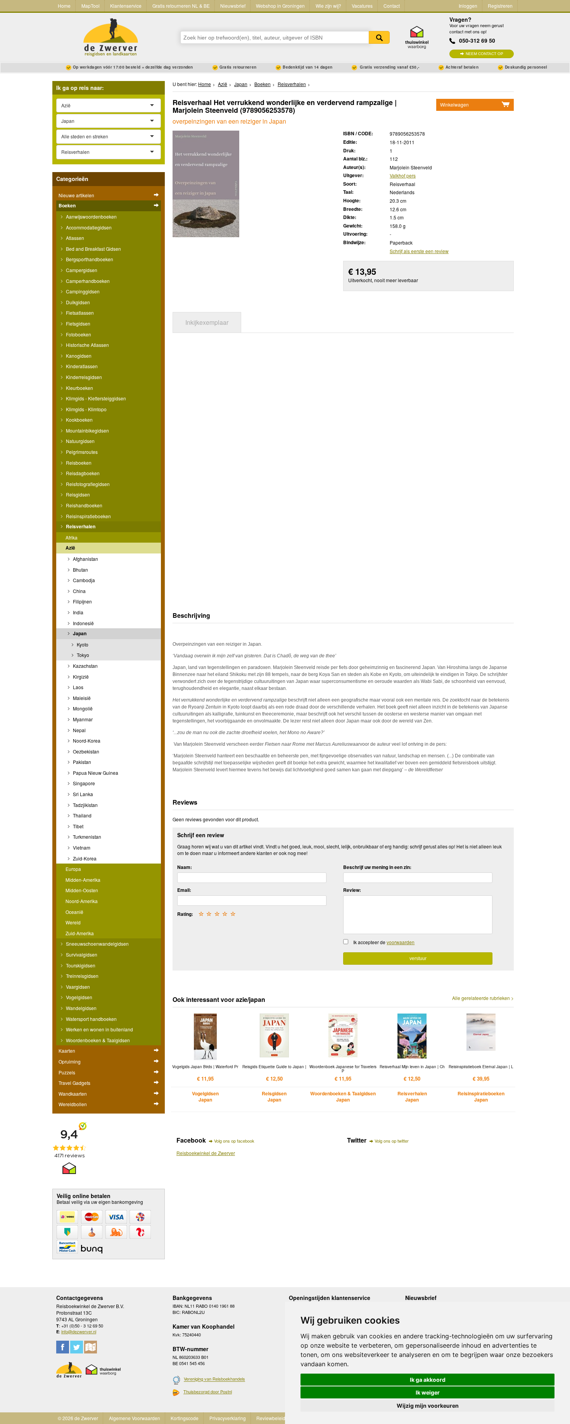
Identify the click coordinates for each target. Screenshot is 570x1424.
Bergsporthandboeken (89, 259)
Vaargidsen (77, 986)
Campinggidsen (82, 291)
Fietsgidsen (77, 323)
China (79, 591)
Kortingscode (185, 1418)
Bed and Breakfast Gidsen (93, 248)
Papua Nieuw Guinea (95, 772)
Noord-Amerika (82, 901)
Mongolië (82, 708)
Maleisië (81, 698)
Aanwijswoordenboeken (91, 216)
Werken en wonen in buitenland (99, 1029)
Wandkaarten (73, 1093)
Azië (70, 547)
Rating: (185, 913)
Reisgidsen (77, 494)
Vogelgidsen (78, 997)
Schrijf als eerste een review (419, 251)
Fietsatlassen (79, 312)
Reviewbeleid (270, 1418)
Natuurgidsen (80, 441)
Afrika (72, 537)
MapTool (90, 5)
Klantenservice (126, 5)
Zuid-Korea (84, 858)
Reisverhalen (80, 526)
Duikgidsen (77, 302)
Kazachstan (85, 665)
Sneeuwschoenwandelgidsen (97, 943)
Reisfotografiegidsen (87, 484)
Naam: (184, 867)
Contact (391, 5)
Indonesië (83, 623)
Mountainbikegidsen (87, 430)
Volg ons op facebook (234, 1140)
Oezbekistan (85, 751)
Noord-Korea (86, 740)
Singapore (83, 783)
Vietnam (81, 847)
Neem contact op (484, 54)
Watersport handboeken (91, 1018)
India (77, 612)
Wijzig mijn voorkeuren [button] (428, 1405)
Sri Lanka (82, 794)
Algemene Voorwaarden (134, 1418)
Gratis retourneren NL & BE (181, 5)
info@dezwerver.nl (78, 1331)
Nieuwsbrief (232, 5)
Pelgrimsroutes (81, 451)
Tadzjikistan (85, 805)
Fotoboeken (78, 334)
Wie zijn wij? (328, 5)
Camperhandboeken (87, 281)
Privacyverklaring (227, 1418)
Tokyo (82, 655)
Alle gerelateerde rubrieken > (483, 998)
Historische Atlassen (87, 344)
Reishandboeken (83, 505)
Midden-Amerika (83, 879)
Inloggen (468, 5)
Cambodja (83, 580)
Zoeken (379, 37)
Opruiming (70, 1061)
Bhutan (80, 569)
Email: (184, 889)
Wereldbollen (73, 1104)
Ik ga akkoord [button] (428, 1379)
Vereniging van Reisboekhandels (214, 1379)
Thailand (82, 815)
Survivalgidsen (81, 954)
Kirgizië (80, 676)
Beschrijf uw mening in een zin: (377, 867)
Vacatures (362, 5)
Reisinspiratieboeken (88, 516)
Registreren (500, 5)
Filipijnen (82, 601)
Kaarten (67, 1050)
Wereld (73, 922)
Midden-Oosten (82, 890)
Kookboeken (79, 419)
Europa (73, 868)
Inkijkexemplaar (206, 322)
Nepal (79, 730)
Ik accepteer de (384, 942)
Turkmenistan (86, 836)
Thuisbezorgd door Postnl (207, 1391)
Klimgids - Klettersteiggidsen (95, 398)
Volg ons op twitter (392, 1140)
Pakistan (81, 762)
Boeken (67, 205)
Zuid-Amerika (80, 933)
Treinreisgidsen (81, 975)
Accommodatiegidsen (88, 227)
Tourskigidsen (80, 965)
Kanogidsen (78, 355)
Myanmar (82, 719)
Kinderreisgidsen (83, 377)
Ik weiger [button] (428, 1392)
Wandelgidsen (81, 1008)
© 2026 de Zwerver (78, 1418)
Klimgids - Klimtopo (86, 409)
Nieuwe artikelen (76, 195)
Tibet (77, 826)
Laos (77, 687)
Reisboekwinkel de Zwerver (205, 1153)
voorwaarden (401, 942)
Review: (352, 889)
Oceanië (74, 912)
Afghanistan (85, 558)
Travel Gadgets (74, 1082)
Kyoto (82, 644)
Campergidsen (81, 270)
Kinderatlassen (81, 366)
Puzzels (67, 1072)
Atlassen (74, 237)
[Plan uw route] (90, 1347)
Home (64, 5)
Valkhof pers (403, 175)
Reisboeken (78, 462)
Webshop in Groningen (280, 5)
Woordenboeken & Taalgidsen (97, 1040)
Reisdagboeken (82, 473)
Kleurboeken (79, 387)
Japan (79, 633)
